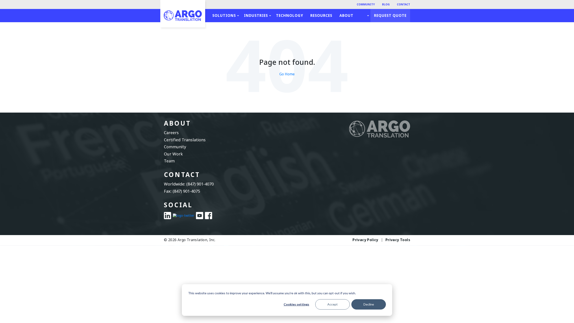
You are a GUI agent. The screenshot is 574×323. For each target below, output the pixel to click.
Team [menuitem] (169, 161)
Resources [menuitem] (321, 15)
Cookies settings (296, 304)
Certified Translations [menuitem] (185, 140)
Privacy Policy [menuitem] (365, 240)
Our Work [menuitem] (173, 154)
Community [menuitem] (366, 4)
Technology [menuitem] (289, 15)
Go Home (287, 74)
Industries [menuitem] (256, 15)
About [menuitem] (346, 15)
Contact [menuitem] (403, 4)
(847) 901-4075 (186, 191)
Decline (368, 304)
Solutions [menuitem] (224, 15)
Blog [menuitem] (386, 4)
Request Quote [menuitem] (390, 15)
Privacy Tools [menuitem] (397, 240)
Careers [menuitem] (171, 132)
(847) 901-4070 (200, 184)
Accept (332, 304)
